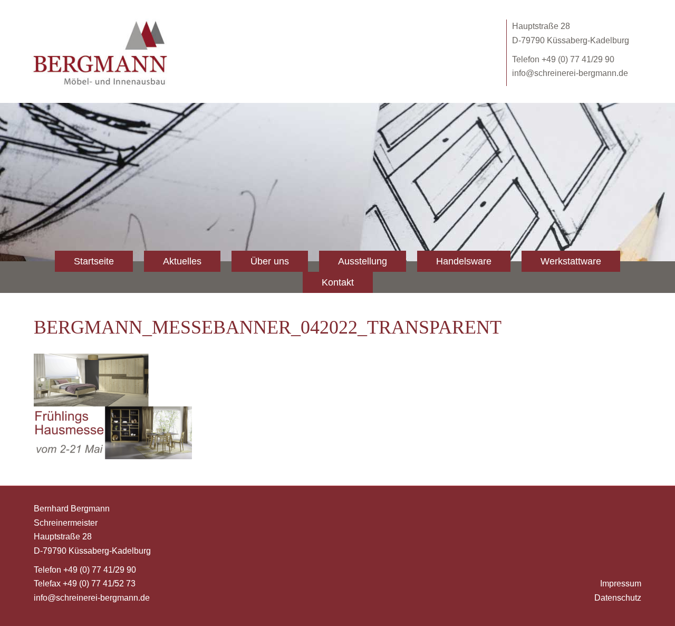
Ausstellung (362, 261)
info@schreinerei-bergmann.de (570, 73)
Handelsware (463, 261)
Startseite (94, 261)
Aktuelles (182, 261)
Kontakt (338, 282)
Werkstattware (571, 261)
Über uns (269, 261)
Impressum (620, 583)
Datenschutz (617, 597)
